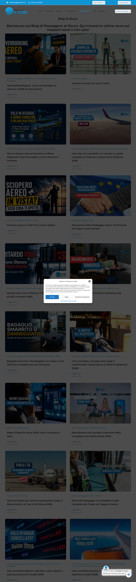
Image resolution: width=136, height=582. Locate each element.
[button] (89, 281)
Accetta (52, 297)
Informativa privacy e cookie (68, 300)
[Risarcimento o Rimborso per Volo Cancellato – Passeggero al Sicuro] (16, 7)
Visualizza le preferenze (82, 297)
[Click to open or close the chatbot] (128, 574)
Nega (66, 297)
